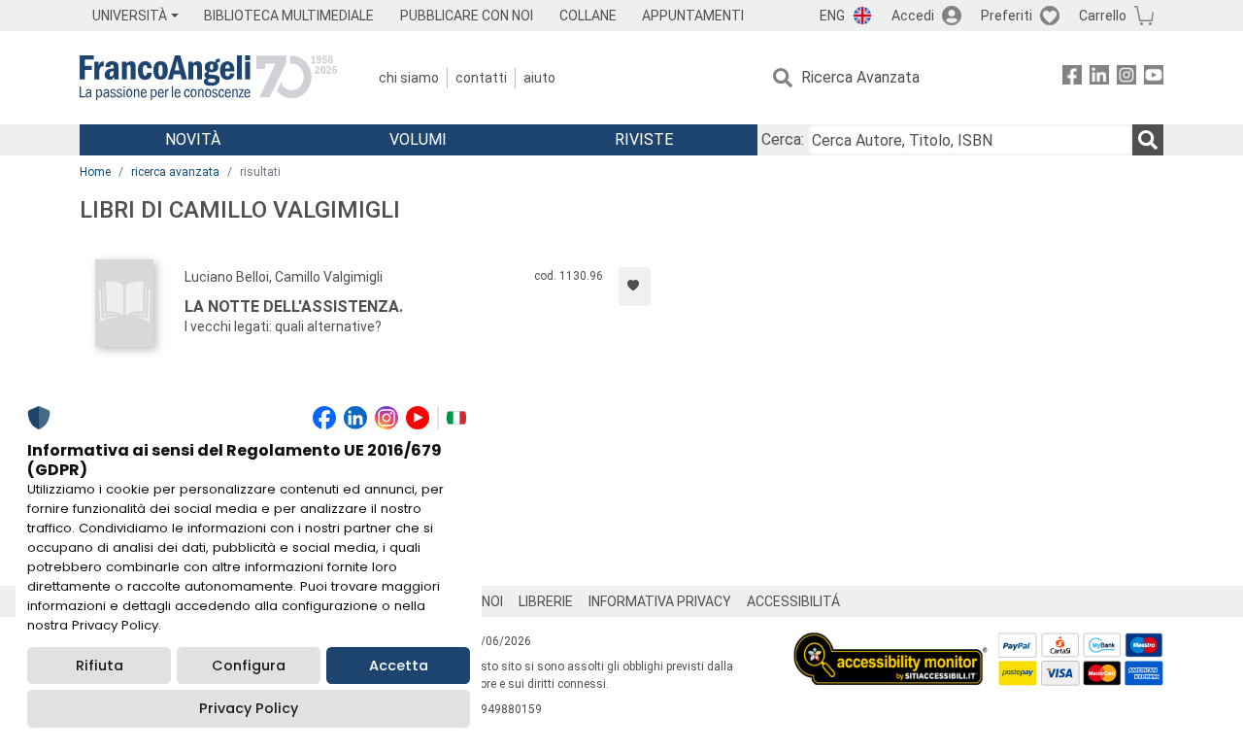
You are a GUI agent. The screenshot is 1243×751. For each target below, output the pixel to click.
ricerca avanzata (175, 172)
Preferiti (1006, 15)
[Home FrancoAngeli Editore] (208, 78)
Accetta (398, 665)
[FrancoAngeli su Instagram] (1126, 78)
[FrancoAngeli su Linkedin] (1099, 78)
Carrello (1102, 15)
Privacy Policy (248, 708)
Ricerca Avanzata (860, 77)
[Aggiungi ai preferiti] (635, 286)
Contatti (481, 77)
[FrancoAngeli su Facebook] (1072, 78)
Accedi (912, 15)
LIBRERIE (546, 601)
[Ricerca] (1147, 139)
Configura (249, 665)
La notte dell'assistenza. (294, 306)
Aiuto (539, 77)
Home (95, 172)
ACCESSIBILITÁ (793, 601)
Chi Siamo (409, 77)
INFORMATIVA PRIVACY (659, 601)
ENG (832, 15)
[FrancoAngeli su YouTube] (1153, 78)
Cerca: (782, 139)
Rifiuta (99, 665)
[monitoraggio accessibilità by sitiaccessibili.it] (890, 643)
